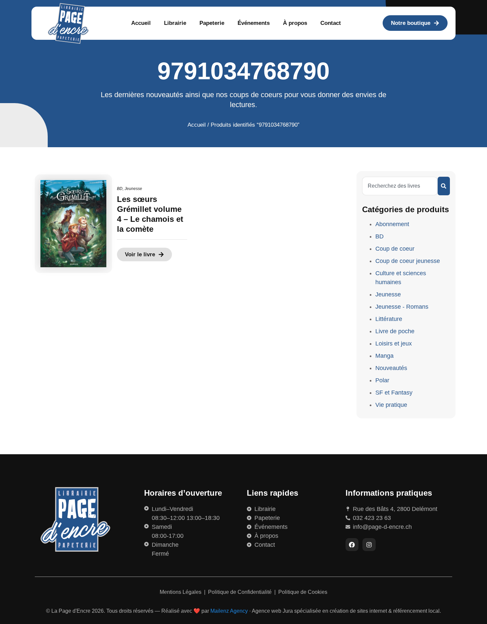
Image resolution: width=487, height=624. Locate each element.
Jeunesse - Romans (401, 306)
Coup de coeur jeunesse (407, 261)
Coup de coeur (394, 248)
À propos (295, 23)
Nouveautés (391, 368)
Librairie (175, 23)
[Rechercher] (444, 186)
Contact (330, 23)
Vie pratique (391, 405)
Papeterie (211, 23)
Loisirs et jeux (393, 343)
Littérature (388, 319)
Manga (384, 355)
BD (120, 188)
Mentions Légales (181, 592)
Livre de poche (394, 331)
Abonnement (392, 224)
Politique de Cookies (302, 592)
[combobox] (400, 186)
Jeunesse (133, 188)
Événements (254, 23)
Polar (382, 380)
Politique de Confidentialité (240, 592)
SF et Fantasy (393, 392)
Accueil (141, 23)
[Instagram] (369, 544)
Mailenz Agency (229, 611)
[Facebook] (352, 544)
